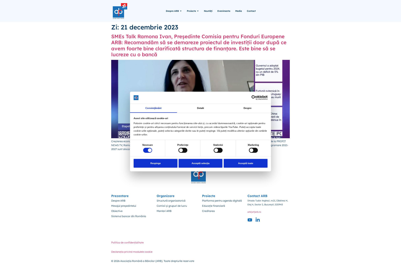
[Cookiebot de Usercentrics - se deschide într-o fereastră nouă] (254, 97)
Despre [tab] (248, 108)
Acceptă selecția (200, 163)
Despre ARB (118, 200)
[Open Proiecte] (198, 11)
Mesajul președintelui (123, 205)
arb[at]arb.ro (254, 211)
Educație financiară (213, 205)
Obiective (116, 211)
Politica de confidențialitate (127, 242)
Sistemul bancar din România (128, 216)
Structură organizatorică (171, 200)
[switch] (182, 150)
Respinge (155, 163)
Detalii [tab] (200, 108)
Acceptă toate (245, 163)
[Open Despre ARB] (181, 11)
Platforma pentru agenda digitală (222, 200)
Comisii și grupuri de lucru (172, 205)
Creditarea (208, 211)
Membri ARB (164, 211)
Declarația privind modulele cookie (131, 251)
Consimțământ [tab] (153, 108)
